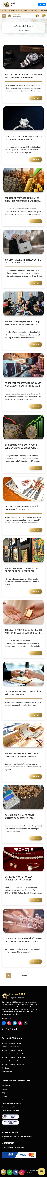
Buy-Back (5, 1068)
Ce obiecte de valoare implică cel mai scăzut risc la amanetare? (21, 508)
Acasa (21, 30)
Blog (3, 1093)
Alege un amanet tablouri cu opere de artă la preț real (21, 570)
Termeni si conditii (8, 1107)
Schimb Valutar (7, 1071)
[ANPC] (10, 1116)
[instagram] (9, 1023)
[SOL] (10, 1122)
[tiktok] (20, 1023)
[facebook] (4, 1023)
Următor (24, 975)
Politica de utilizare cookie (11, 1110)
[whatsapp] (10, 1172)
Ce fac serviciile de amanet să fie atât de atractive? (23, 693)
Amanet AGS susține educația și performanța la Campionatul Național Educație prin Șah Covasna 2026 (22, 323)
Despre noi (6, 1086)
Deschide (42, 4)
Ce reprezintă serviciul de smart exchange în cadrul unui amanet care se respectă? (23, 385)
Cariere (4, 1089)
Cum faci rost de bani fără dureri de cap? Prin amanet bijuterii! (23, 940)
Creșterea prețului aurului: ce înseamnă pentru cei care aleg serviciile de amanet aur (22, 199)
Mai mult (36, 98)
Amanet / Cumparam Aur (10, 1047)
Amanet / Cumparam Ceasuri (12, 1050)
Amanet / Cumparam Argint (11, 1043)
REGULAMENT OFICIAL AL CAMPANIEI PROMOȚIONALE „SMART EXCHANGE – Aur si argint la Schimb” (23, 631)
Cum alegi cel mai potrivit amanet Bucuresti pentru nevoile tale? (19, 816)
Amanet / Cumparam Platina (12, 1061)
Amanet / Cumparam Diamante (13, 1054)
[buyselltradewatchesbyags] (15, 1023)
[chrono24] (9, 1029)
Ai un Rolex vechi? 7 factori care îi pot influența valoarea (23, 76)
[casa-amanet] (14, 996)
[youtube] (26, 1023)
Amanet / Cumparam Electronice (13, 1057)
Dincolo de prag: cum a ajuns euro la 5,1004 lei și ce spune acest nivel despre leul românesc (21, 446)
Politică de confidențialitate (11, 1103)
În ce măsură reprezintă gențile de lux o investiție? (23, 261)
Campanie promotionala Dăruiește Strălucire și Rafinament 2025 (18, 878)
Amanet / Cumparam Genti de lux (13, 1064)
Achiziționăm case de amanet (12, 1100)
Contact (5, 1096)
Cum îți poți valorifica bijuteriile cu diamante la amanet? (23, 138)
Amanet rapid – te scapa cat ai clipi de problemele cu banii (21, 755)
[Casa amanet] (15, 15)
